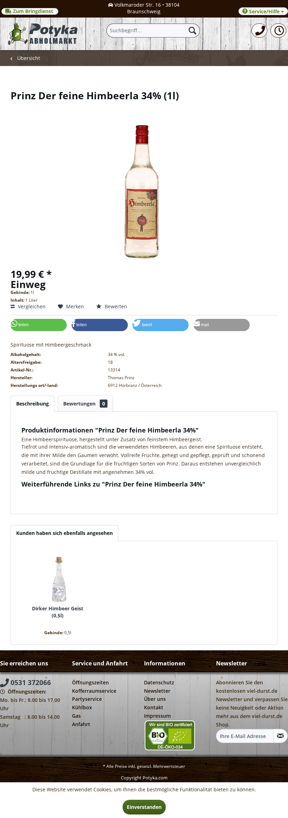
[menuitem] (259, 31)
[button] (39, 325)
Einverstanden (144, 807)
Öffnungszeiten (90, 682)
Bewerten (115, 306)
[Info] (278, 31)
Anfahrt (81, 724)
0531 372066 (30, 682)
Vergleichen (31, 306)
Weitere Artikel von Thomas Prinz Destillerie (78, 500)
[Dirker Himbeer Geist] (57, 577)
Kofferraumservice (94, 691)
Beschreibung (32, 403)
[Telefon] (259, 31)
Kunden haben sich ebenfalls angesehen (64, 533)
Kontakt (153, 707)
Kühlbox (82, 707)
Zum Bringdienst (33, 11)
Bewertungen (84, 403)
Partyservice (87, 699)
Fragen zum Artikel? (50, 493)
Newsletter (157, 691)
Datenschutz (159, 682)
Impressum (157, 715)
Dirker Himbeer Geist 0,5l (57, 612)
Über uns (155, 699)
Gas (76, 715)
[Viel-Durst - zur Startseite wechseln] (43, 34)
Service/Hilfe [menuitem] (264, 11)
